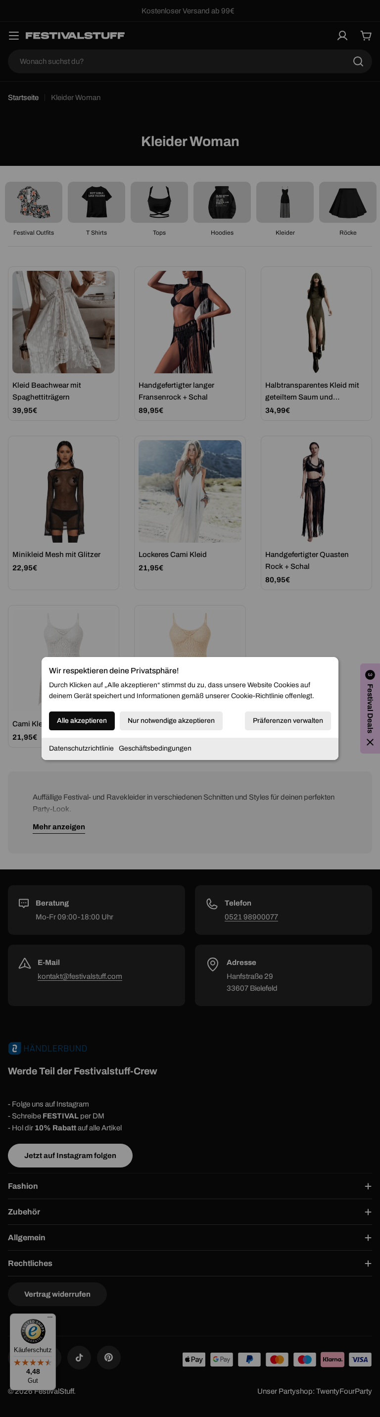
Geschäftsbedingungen (155, 748)
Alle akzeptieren (82, 720)
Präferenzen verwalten (288, 720)
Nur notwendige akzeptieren (171, 720)
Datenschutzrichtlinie (81, 748)
